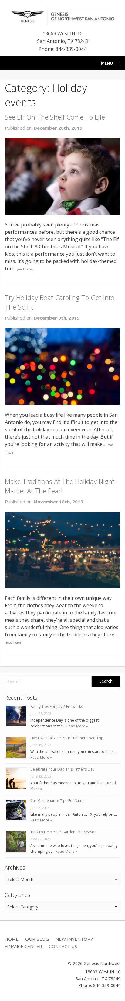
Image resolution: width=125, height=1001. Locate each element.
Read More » (77, 726)
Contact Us (63, 946)
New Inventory (74, 939)
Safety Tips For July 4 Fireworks (56, 706)
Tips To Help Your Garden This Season (63, 832)
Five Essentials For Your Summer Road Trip (66, 737)
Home (12, 939)
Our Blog (37, 939)
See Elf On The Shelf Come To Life (55, 116)
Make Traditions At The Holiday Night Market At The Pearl (59, 486)
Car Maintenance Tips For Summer (59, 800)
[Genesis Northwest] (62, 15)
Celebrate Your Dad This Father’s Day (62, 769)
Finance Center (23, 946)
